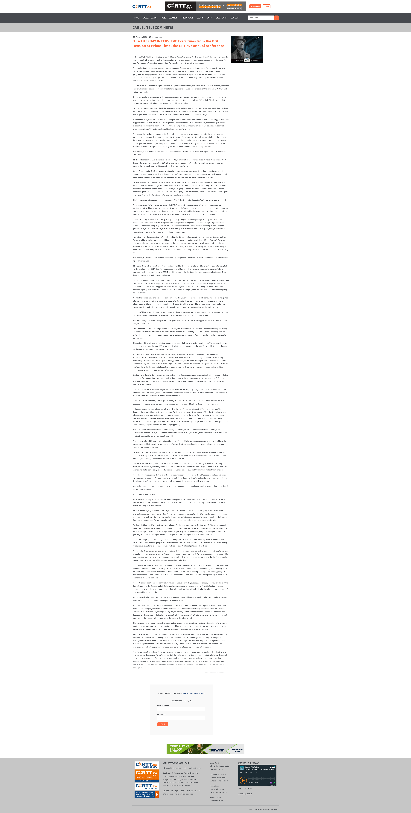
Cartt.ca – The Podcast (219, 781)
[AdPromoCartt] (147, 794)
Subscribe (255, 6)
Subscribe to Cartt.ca (218, 774)
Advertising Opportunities (220, 766)
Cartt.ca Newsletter (217, 777)
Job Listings (214, 786)
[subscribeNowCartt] (147, 765)
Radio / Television (169, 18)
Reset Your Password (218, 792)
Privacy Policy (215, 797)
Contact (235, 18)
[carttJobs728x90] (205, 6)
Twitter (249, 793)
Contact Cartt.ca (216, 769)
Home (136, 18)
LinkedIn (241, 793)
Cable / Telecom (150, 18)
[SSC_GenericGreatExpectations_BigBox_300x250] (247, 49)
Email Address (163, 705)
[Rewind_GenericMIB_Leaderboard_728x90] (205, 749)
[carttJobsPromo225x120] (147, 775)
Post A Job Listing (217, 789)
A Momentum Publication (183, 773)
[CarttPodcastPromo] (147, 786)
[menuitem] (136, 17)
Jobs (209, 18)
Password (161, 714)
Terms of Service (216, 800)
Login (266, 6)
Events (200, 18)
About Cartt (221, 18)
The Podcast (187, 18)
